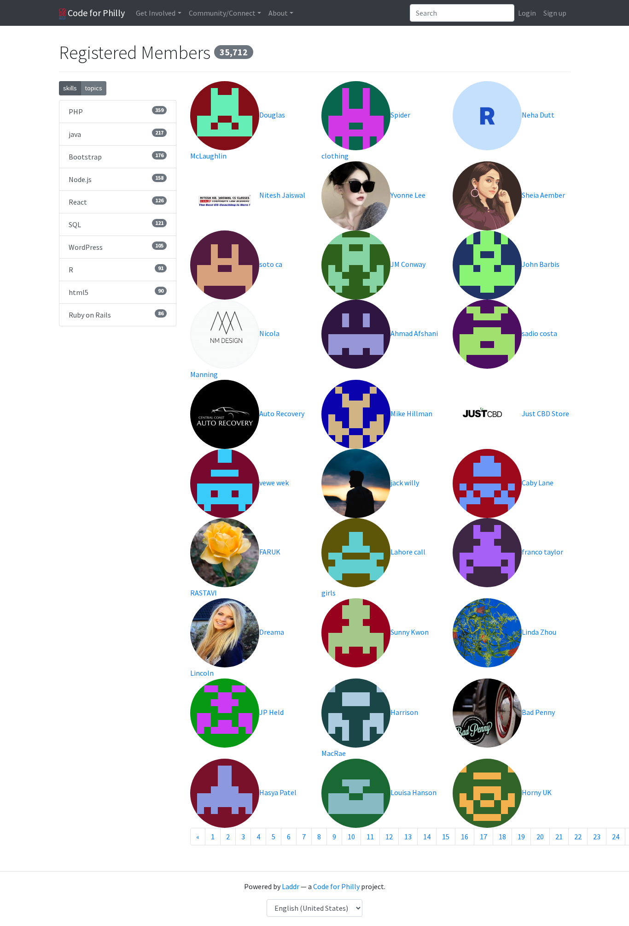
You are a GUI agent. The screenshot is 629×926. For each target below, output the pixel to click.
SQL (116, 224)
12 (389, 836)
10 (351, 836)
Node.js (116, 179)
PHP (116, 111)
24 (615, 836)
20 (540, 836)
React (116, 201)
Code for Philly (95, 12)
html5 (116, 292)
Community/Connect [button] (222, 13)
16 (464, 836)
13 (408, 836)
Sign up (554, 13)
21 (559, 836)
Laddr (290, 886)
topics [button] (93, 88)
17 (483, 836)
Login (527, 13)
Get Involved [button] (155, 13)
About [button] (278, 13)
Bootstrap (116, 156)
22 (578, 836)
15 (445, 836)
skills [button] (70, 88)
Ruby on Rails (116, 314)
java (116, 134)
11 (370, 836)
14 (427, 836)
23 (596, 836)
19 (521, 836)
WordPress (116, 247)
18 (502, 836)
